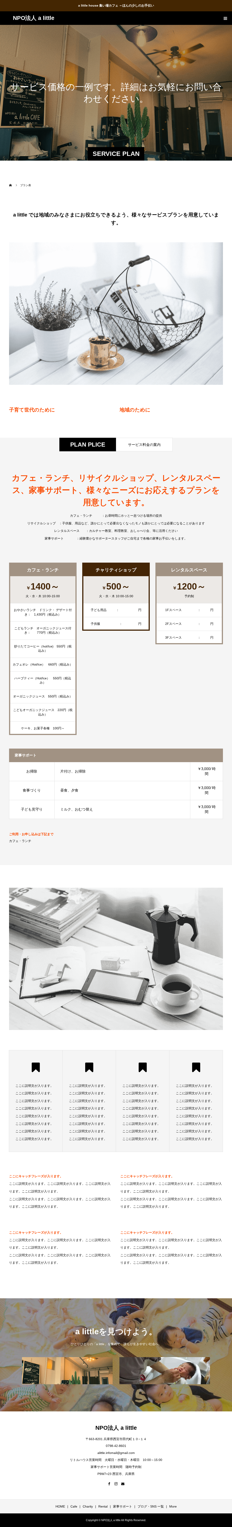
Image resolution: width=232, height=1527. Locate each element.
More (173, 1506)
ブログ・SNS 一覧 (151, 1506)
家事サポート (122, 1506)
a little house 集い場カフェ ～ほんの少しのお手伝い (116, 5)
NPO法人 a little (33, 18)
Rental (103, 1506)
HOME (60, 1506)
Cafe (73, 1506)
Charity (88, 1506)
